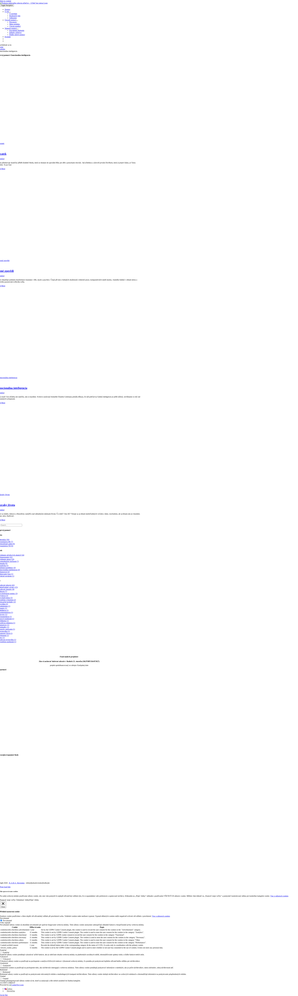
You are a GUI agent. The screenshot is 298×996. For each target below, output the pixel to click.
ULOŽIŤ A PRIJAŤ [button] (7, 983)
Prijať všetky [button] (34, 900)
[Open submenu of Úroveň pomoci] (17, 20)
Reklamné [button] (3, 970)
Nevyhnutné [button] (4, 918)
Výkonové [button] (4, 957)
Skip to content (5, 1)
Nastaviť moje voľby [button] (7, 900)
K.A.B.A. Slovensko (17, 883)
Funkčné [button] (3, 950)
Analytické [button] (4, 963)
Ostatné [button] (3, 976)
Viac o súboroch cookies (279, 896)
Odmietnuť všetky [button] (22, 900)
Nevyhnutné (7, 921)
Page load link (5, 887)
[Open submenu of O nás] (10, 12)
